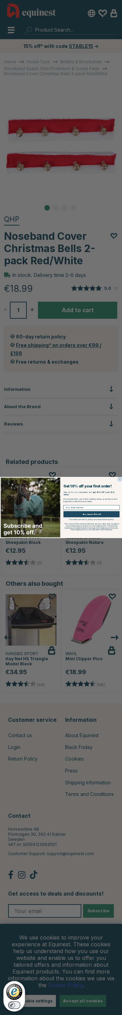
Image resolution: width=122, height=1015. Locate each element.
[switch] (14, 1005)
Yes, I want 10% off (91, 514)
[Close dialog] (120, 479)
